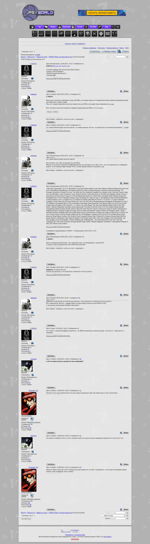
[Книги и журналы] (114, 34)
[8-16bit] (108, 34)
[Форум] (54, 27)
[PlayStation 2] (48, 34)
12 (80, 436)
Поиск (121, 48)
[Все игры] (35, 34)
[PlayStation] (41, 34)
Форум (23, 57)
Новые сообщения (89, 48)
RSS (126, 48)
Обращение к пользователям (75, 535)
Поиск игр (31, 57)
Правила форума (112, 48)
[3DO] (74, 34)
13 (80, 467)
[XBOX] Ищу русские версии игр (60, 57)
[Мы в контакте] (117, 27)
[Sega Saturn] (61, 34)
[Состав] (81, 27)
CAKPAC (33, 63)
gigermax (34, 359)
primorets (34, 94)
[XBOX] (94, 34)
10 (80, 359)
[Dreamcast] (68, 34)
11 (80, 390)
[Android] (101, 34)
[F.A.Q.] (108, 27)
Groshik (37, 55)
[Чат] (41, 27)
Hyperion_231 (33, 390)
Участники (101, 48)
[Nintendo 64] (81, 34)
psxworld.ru (107, 536)
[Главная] (32, 27)
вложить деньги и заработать (75, 43)
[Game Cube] (88, 34)
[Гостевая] (95, 27)
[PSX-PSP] (54, 34)
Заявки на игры (41, 57)
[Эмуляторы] (68, 27)
